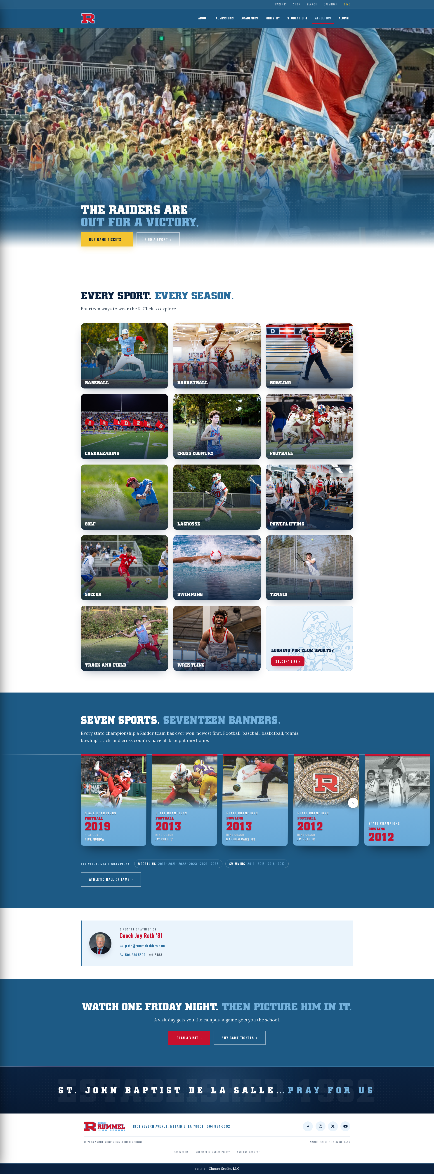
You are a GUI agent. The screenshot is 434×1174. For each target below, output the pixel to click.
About (203, 18)
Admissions (225, 18)
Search (312, 4)
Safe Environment (248, 1152)
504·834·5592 (143, 954)
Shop (297, 4)
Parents (281, 4)
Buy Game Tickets (107, 239)
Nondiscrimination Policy (213, 1152)
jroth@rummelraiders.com (145, 945)
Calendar (331, 4)
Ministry (273, 18)
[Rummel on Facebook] (308, 1126)
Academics (249, 18)
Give (347, 4)
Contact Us (181, 1152)
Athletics (323, 18)
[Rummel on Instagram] (321, 1126)
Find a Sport (158, 239)
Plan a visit (189, 1037)
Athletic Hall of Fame (111, 879)
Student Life (297, 18)
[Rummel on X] (333, 1126)
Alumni (344, 18)
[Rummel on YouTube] (345, 1126)
